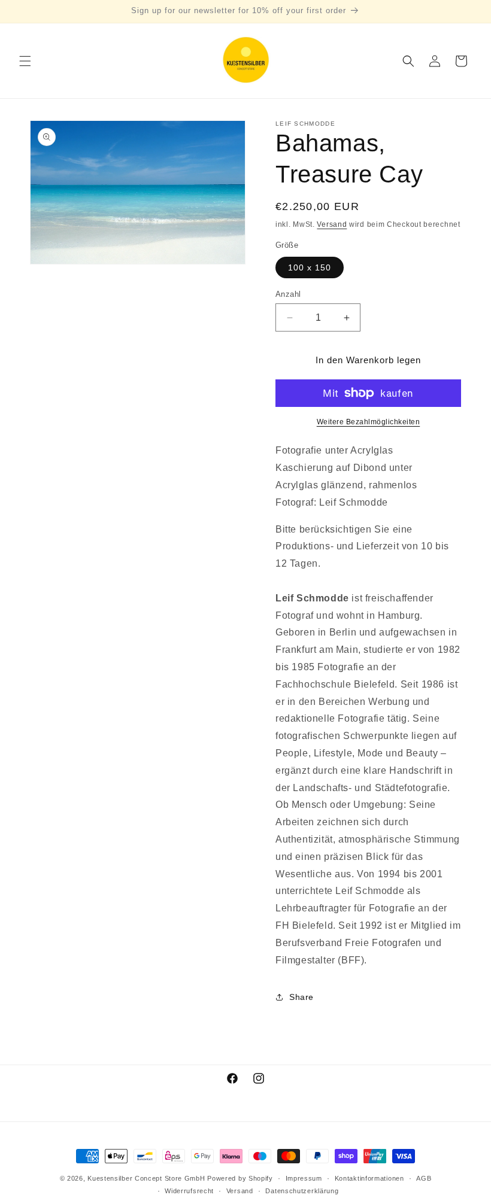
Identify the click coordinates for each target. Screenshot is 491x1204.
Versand (332, 224)
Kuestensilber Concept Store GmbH (146, 1178)
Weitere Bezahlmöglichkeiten (368, 422)
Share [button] (301, 997)
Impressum (304, 1178)
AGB (423, 1178)
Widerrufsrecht (189, 1190)
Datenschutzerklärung (301, 1190)
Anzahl (288, 294)
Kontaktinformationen (369, 1178)
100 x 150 (309, 267)
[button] (25, 61)
